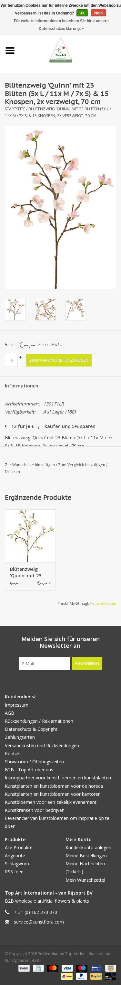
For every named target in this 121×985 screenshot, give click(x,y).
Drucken (12, 471)
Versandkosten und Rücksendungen (42, 745)
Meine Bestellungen (86, 855)
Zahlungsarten (20, 737)
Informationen (21, 386)
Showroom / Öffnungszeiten (34, 761)
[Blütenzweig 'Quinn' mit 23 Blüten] (30, 535)
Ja (82, 13)
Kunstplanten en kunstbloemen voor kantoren (53, 794)
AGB (9, 713)
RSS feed (14, 872)
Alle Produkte (19, 847)
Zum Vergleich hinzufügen (82, 465)
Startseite (15, 109)
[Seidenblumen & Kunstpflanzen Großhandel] (70, 50)
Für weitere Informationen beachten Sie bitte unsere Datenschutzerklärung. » (61, 25)
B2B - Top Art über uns (29, 770)
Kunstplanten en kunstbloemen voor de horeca (54, 786)
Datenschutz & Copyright (31, 729)
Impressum (16, 705)
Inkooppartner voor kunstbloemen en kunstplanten (58, 778)
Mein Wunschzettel (85, 880)
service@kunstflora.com (39, 922)
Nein (98, 13)
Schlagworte (18, 863)
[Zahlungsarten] (23, 968)
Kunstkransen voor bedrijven (35, 810)
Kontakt (13, 753)
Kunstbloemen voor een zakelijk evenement (50, 802)
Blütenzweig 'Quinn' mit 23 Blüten (25, 572)
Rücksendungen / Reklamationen (39, 721)
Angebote (15, 855)
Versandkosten (103, 603)
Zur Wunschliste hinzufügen (30, 465)
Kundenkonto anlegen (88, 847)
